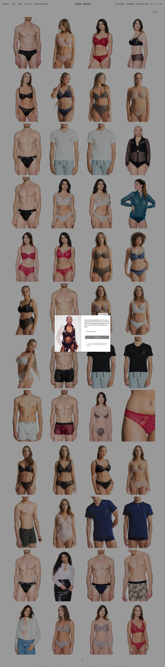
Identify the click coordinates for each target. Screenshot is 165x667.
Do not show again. (104, 314)
